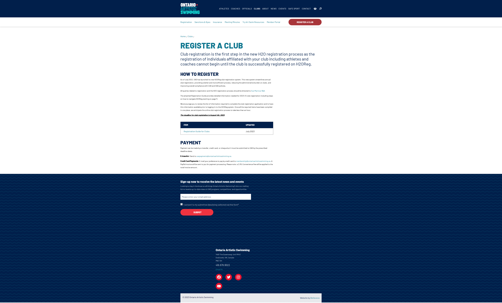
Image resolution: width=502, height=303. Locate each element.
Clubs (257, 8)
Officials (247, 8)
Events (282, 8)
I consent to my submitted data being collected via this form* (211, 204)
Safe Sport (294, 8)
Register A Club (305, 22)
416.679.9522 (223, 265)
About (265, 8)
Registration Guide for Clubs (197, 131)
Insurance (217, 22)
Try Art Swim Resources (253, 22)
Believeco (315, 298)
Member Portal (273, 22)
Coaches (235, 8)
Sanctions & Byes (202, 22)
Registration (186, 22)
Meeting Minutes (232, 22)
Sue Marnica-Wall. (258, 91)
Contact (306, 8)
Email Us (219, 269)
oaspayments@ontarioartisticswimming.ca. (214, 156)
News (273, 8)
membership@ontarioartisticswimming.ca (253, 161)
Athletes (224, 8)
